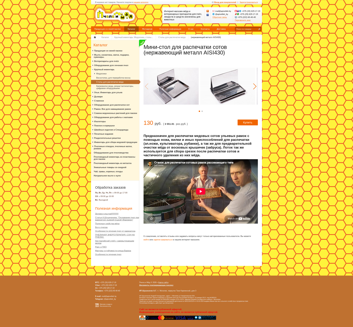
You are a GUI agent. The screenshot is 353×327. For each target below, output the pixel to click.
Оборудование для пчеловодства (111, 152)
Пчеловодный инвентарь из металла (112, 163)
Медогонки (101, 73)
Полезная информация (170, 29)
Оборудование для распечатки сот (112, 105)
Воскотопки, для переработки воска (113, 78)
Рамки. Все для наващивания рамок (112, 109)
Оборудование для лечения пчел (111, 65)
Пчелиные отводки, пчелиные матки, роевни (113, 147)
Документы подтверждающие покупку (156, 285)
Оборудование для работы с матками (113, 117)
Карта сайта (163, 282)
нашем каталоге (141, 2)
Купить (247, 122)
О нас (191, 29)
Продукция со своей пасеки (107, 29)
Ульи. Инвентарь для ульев (108, 92)
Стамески (99, 101)
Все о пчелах (101, 227)
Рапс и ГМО (101, 247)
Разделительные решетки (107, 138)
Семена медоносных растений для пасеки (115, 113)
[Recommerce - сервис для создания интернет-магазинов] (97, 306)
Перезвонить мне (243, 20)
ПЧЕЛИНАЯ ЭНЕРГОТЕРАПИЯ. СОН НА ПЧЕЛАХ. (115, 236)
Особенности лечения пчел (108, 254)
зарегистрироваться (163, 239)
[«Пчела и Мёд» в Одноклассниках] (208, 11)
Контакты (205, 29)
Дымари (98, 96)
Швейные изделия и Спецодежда (111, 130)
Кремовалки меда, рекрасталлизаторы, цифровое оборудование (115, 87)
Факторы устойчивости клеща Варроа (113, 250)
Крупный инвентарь (104, 69)
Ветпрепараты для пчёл (106, 61)
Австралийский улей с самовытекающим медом (114, 242)
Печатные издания (103, 134)
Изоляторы (100, 121)
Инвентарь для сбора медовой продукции (115, 142)
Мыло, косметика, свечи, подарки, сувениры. (111, 56)
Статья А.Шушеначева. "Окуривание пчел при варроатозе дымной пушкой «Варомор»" (117, 218)
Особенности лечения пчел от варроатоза (115, 231)
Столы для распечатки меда (109, 82)
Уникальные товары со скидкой (110, 167)
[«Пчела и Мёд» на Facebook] (208, 15)
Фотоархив (147, 29)
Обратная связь (219, 17)
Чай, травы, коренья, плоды (108, 171)
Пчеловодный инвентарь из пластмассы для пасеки (114, 158)
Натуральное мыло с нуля (107, 175)
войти (146, 239)
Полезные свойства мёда (107, 223)
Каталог (131, 29)
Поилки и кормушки (104, 125)
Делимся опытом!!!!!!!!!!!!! (106, 214)
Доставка (221, 29)
